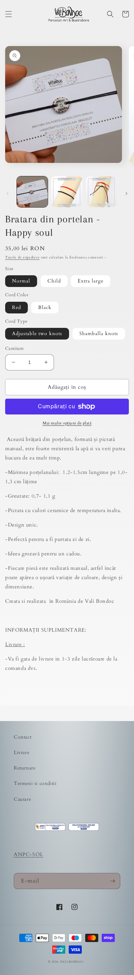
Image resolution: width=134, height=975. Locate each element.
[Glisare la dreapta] (126, 193)
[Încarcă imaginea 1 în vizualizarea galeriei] (32, 191)
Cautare (22, 799)
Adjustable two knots (37, 333)
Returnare (24, 768)
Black (45, 307)
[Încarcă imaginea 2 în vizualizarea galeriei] (66, 191)
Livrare (21, 752)
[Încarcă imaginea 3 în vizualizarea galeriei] (101, 191)
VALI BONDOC (72, 962)
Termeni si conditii (35, 783)
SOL (37, 854)
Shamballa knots (98, 333)
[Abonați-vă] (112, 881)
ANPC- (23, 854)
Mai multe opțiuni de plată (67, 423)
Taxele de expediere (22, 257)
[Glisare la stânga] (7, 193)
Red (16, 307)
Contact (22, 737)
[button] (8, 14)
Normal (21, 281)
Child (54, 281)
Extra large (90, 281)
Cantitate (14, 348)
